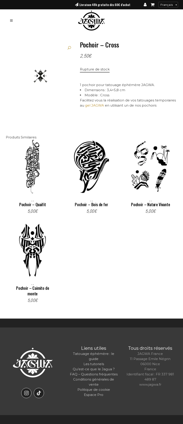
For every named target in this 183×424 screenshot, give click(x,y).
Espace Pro (93, 395)
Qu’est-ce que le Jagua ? (94, 369)
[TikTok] (39, 393)
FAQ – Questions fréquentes (94, 374)
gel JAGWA (94, 105)
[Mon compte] (145, 4)
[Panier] (152, 4)
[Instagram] (26, 393)
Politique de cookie (93, 389)
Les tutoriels (93, 364)
